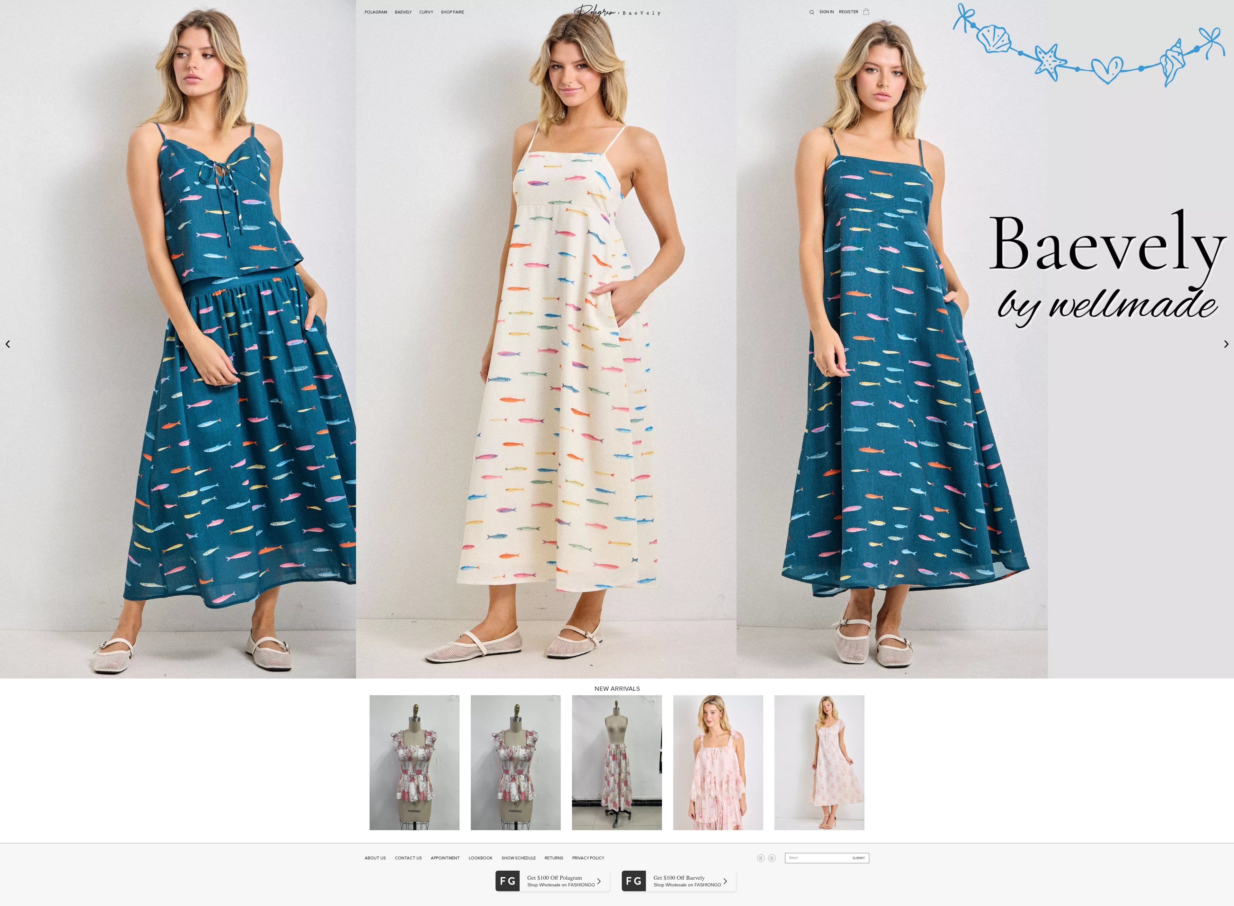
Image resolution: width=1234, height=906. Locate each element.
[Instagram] (761, 858)
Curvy (426, 12)
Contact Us (408, 858)
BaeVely (403, 12)
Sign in (826, 12)
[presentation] (8, 343)
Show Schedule (519, 858)
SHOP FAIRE (452, 12)
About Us (375, 858)
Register (848, 12)
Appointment (445, 858)
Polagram (376, 12)
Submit (859, 858)
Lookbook (481, 858)
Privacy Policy (588, 858)
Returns (554, 858)
